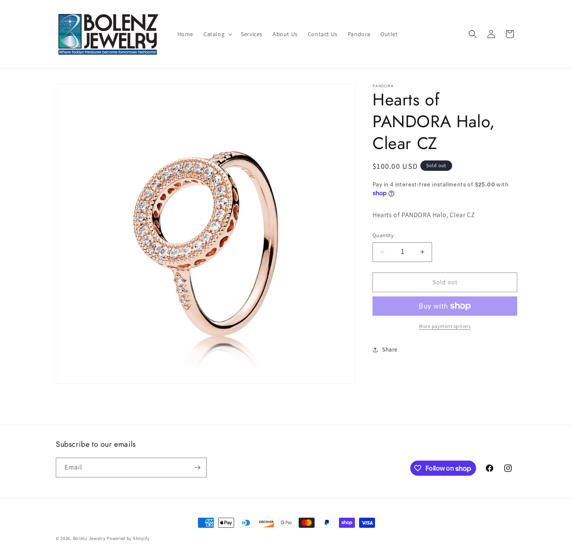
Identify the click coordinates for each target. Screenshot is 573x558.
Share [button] (390, 349)
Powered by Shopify (128, 538)
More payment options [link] (445, 326)
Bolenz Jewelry (89, 538)
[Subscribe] (197, 467)
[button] (217, 34)
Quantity (382, 235)
